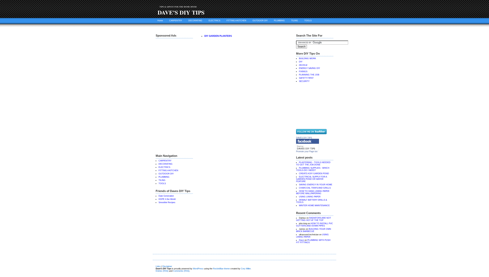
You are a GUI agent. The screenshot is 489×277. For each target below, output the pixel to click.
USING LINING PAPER (310, 196)
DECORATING (195, 20)
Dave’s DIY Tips (181, 12)
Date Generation (166, 196)
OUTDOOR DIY (260, 20)
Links (158, 266)
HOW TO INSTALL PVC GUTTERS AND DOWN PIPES (314, 224)
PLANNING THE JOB (309, 75)
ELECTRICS (214, 20)
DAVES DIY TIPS (304, 137)
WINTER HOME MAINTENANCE (314, 205)
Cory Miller (246, 268)
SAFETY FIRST (306, 78)
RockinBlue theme (221, 268)
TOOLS (308, 20)
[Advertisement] (171, 95)
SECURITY (304, 81)
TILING (294, 20)
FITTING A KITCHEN (236, 20)
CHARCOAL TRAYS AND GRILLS (315, 188)
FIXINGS (303, 71)
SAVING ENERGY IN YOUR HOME (315, 184)
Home (160, 20)
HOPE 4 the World (167, 199)
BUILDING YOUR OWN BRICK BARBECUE (313, 230)
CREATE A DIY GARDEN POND (314, 173)
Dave (301, 240)
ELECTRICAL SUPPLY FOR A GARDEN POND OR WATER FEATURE (311, 179)
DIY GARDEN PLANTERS (218, 36)
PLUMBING (279, 20)
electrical (303, 65)
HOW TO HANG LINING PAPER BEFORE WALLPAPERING (312, 192)
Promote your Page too (306, 151)
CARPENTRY (175, 20)
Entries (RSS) (162, 271)
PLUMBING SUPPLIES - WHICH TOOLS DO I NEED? (312, 169)
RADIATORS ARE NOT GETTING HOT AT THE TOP (313, 219)
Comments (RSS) (181, 271)
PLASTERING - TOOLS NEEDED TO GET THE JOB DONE (313, 163)
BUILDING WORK (307, 58)
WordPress (198, 268)
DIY (300, 61)
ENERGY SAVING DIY (309, 68)
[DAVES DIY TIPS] (307, 149)
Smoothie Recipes (167, 202)
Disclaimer (167, 266)
